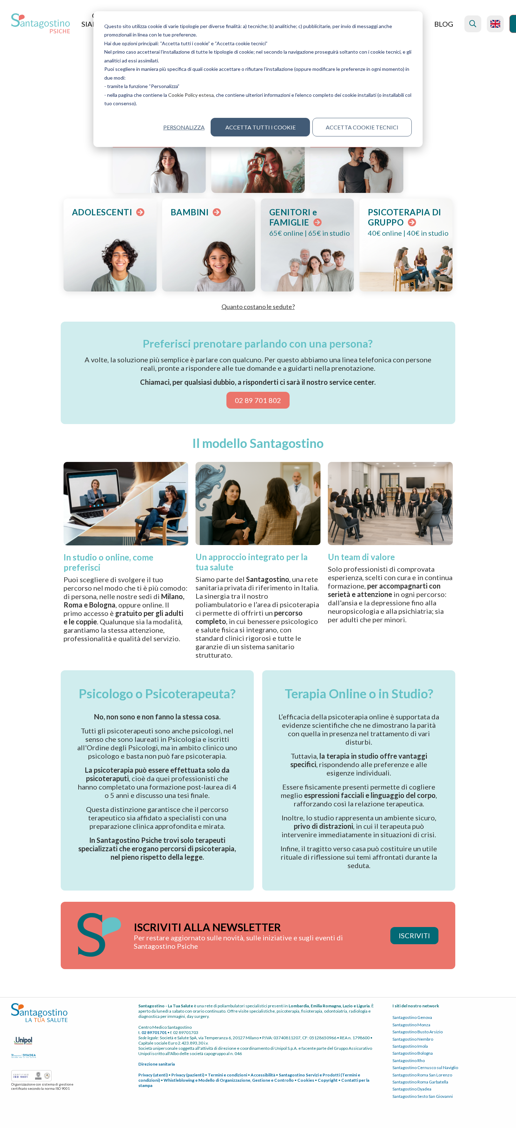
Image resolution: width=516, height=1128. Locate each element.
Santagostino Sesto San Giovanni (422, 1096)
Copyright (328, 1080)
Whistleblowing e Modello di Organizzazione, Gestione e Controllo (229, 1080)
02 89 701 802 (258, 400)
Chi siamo (93, 19)
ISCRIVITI (414, 935)
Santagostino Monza (411, 1024)
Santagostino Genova (412, 1017)
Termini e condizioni (227, 1074)
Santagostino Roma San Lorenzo (422, 1074)
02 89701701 (154, 1032)
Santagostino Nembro (412, 1039)
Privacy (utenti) (153, 1074)
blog (443, 24)
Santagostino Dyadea (411, 1089)
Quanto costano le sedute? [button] (258, 306)
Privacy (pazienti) (187, 1074)
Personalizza (184, 127)
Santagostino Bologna (412, 1053)
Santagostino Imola (410, 1046)
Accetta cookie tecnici (362, 127)
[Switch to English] (495, 23)
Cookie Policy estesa (191, 95)
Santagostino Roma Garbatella (420, 1082)
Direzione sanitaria (156, 1064)
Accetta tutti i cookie (260, 127)
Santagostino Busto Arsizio (417, 1031)
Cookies (305, 1080)
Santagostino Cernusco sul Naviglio (425, 1067)
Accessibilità (263, 1074)
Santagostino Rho (408, 1060)
